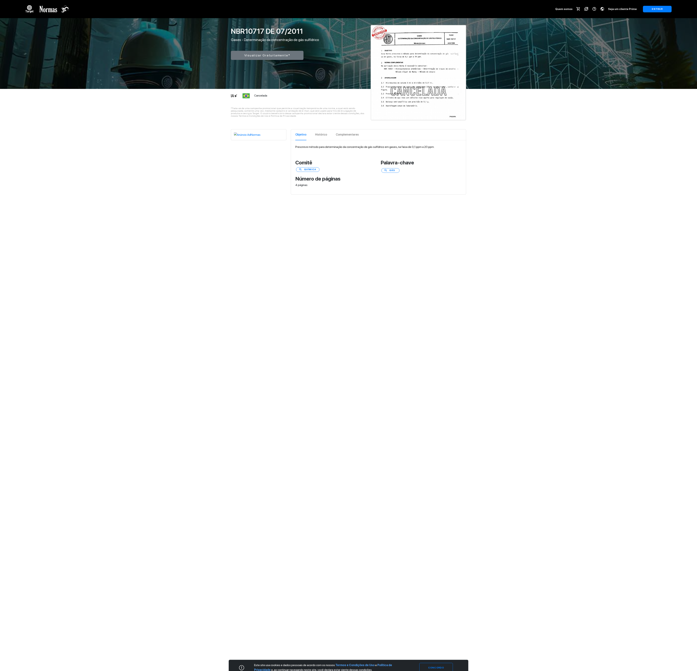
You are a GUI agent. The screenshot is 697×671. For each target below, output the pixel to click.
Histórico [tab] (321, 134)
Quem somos (563, 9)
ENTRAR (657, 9)
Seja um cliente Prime (622, 9)
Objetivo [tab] (300, 134)
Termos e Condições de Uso (355, 665)
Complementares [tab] (347, 134)
